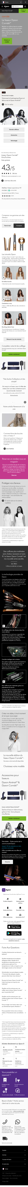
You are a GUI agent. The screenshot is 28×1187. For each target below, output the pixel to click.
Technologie (14, 140)
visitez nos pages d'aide (18, 1111)
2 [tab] (14, 402)
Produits (4, 1150)
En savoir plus (5, 1164)
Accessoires (14, 135)
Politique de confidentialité (11, 1173)
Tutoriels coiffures (14, 129)
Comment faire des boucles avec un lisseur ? (13, 434)
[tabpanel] (14, 388)
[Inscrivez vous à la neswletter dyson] (14, 875)
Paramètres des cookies (17, 1175)
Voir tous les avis (14, 395)
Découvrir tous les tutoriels (14, 339)
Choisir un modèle (23, 10)
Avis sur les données (14, 1178)
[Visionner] (3, 277)
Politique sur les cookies (6, 1175)
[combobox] (12, 2)
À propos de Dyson (6, 1159)
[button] (26, 87)
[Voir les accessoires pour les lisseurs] (14, 365)
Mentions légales (5, 1178)
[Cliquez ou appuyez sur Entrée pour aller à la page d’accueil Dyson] (6, 7)
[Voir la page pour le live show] (14, 116)
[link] (8, 181)
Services (4, 1155)
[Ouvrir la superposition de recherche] (17, 6)
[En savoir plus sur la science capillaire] (14, 515)
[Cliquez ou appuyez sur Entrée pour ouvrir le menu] (2, 6)
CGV (3, 1173)
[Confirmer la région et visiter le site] (25, 2)
